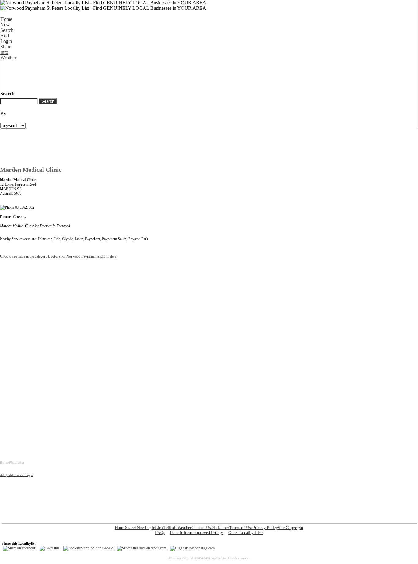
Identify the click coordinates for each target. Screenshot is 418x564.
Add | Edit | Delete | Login (16, 475)
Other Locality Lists (245, 532)
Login (6, 41)
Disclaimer (220, 527)
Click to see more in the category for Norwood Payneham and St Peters (58, 256)
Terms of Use (240, 527)
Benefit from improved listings (196, 532)
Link (159, 527)
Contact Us (201, 527)
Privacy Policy (265, 527)
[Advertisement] (111, 74)
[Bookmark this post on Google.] (88, 548)
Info (4, 52)
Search (6, 30)
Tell (166, 527)
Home (6, 19)
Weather (8, 57)
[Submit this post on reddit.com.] (142, 548)
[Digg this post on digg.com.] (193, 548)
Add (4, 35)
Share (5, 46)
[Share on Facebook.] (20, 548)
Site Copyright (290, 527)
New (5, 24)
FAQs (160, 532)
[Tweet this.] (50, 548)
